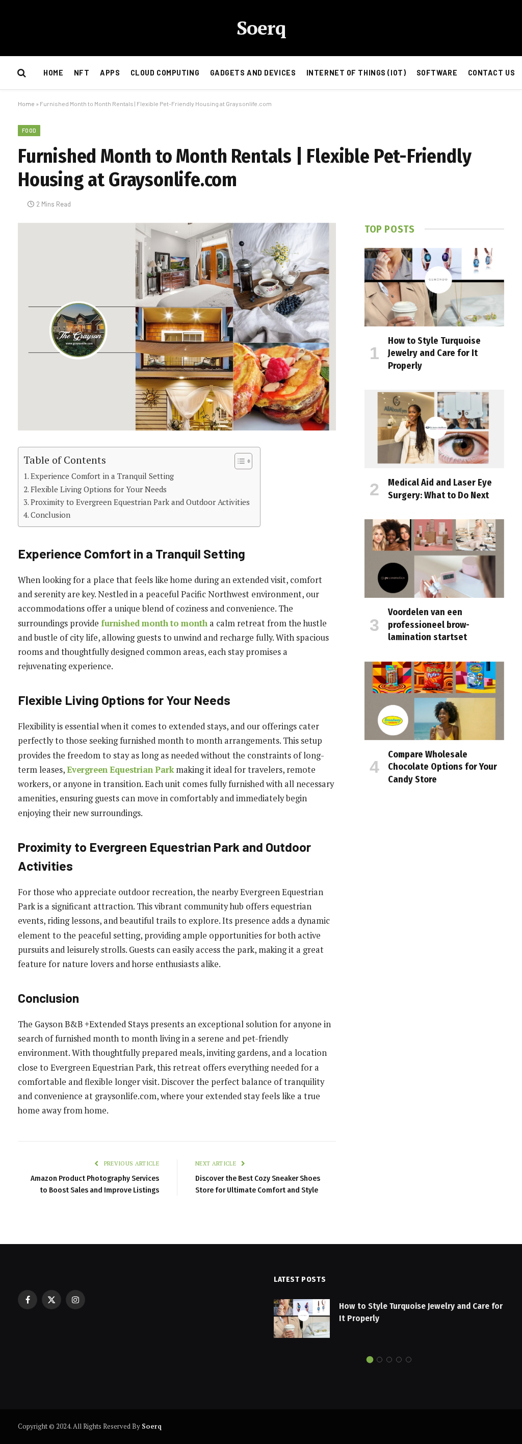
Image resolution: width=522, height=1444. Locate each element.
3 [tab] (389, 1359)
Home (53, 72)
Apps (110, 72)
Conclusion (50, 515)
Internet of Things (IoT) (356, 72)
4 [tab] (399, 1359)
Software (437, 72)
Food (29, 130)
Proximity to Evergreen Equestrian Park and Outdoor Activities (140, 502)
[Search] (20, 73)
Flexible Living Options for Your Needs (99, 489)
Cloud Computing (165, 72)
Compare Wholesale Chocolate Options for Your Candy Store (442, 767)
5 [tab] (408, 1359)
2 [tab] (379, 1359)
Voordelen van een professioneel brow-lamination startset (428, 624)
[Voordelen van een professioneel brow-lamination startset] (434, 558)
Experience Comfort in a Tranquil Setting (102, 476)
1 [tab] (370, 1359)
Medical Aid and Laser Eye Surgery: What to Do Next (440, 488)
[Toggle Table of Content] (238, 461)
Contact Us (491, 72)
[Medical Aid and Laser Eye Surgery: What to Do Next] (434, 429)
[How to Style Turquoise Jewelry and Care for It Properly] (434, 287)
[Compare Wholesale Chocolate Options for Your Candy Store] (434, 701)
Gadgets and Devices (253, 72)
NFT (82, 72)
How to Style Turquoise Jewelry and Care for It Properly (434, 353)
